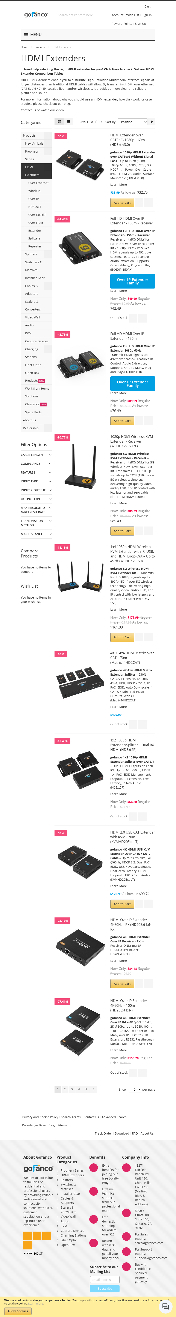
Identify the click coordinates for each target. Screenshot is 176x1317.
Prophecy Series (72, 1170)
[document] (88, 1307)
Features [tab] (28, 472)
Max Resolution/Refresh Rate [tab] (33, 510)
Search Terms (71, 1117)
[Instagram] (37, 1235)
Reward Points (122, 24)
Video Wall (68, 1216)
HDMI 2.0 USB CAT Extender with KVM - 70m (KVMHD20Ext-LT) (132, 837)
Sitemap (63, 1125)
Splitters (67, 1180)
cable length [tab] (32, 455)
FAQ (135, 1133)
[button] (139, 202)
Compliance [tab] (30, 464)
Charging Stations (73, 1235)
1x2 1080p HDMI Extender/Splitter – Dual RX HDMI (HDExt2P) (132, 745)
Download (122, 1133)
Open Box (68, 1245)
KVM (64, 1226)
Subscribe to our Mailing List (104, 1269)
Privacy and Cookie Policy (40, 1117)
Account (117, 15)
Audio (65, 1221)
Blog (52, 1125)
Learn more (35, 1303)
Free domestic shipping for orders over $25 (109, 1225)
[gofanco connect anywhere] (36, 15)
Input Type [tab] (29, 481)
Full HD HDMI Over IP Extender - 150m (127, 336)
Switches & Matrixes (68, 1187)
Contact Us (91, 1117)
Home (24, 47)
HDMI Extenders (72, 1175)
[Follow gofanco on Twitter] (28, 1235)
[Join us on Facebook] (46, 1235)
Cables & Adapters (67, 1200)
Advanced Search (114, 1117)
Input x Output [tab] (33, 490)
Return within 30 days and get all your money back (110, 1249)
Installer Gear (70, 1194)
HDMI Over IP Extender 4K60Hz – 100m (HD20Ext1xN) (128, 1005)
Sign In (147, 15)
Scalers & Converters (68, 1209)
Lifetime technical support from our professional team (111, 1200)
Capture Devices (72, 1231)
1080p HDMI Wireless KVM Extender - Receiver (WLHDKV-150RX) (131, 441)
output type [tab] (31, 499)
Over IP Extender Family (132, 281)
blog (66, 104)
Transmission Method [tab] (32, 523)
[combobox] (82, 15)
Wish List (132, 15)
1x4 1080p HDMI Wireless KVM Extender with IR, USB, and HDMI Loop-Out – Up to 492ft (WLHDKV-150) (132, 553)
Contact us (28, 110)
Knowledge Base (34, 1125)
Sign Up (140, 24)
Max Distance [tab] (32, 534)
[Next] (93, 1089)
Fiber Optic (69, 1240)
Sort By (110, 122)
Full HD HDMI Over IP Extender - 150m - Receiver (131, 220)
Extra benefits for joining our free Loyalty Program (110, 1174)
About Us (147, 1133)
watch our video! (53, 110)
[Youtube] (27, 1244)
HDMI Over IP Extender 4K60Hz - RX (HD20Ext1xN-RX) (131, 924)
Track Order (103, 1133)
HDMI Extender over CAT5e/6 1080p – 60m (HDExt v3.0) (127, 140)
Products (40, 47)
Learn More (118, 184)
